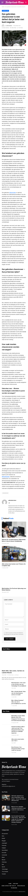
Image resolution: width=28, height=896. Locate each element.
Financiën (4, 845)
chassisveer (5, 493)
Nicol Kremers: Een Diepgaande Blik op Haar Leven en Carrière (18, 749)
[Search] (26, 2)
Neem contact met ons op (9, 885)
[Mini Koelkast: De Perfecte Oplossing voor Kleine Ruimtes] (14, 578)
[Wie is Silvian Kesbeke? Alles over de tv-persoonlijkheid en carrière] (6, 702)
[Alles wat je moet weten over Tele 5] (6, 741)
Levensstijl (4, 855)
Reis (3, 864)
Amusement (5, 833)
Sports (3, 866)
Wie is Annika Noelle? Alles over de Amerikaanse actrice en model (18, 693)
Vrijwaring (14, 887)
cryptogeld (4, 843)
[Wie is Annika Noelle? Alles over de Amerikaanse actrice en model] (6, 693)
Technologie (5, 10)
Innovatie (4, 852)
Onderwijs (4, 862)
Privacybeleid (21, 885)
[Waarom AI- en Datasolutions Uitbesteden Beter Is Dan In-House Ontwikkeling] (14, 530)
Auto (3, 836)
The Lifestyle (5, 871)
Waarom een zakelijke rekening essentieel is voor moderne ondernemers (18, 808)
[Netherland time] (15, 2)
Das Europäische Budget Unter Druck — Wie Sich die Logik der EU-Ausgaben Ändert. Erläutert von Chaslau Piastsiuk (18, 819)
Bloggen (4, 840)
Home (3, 6)
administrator (9, 25)
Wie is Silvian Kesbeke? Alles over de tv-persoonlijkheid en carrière (18, 702)
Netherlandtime (22, 891)
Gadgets (4, 847)
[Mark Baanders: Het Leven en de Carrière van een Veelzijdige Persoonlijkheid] (6, 684)
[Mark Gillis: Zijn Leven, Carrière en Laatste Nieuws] (14, 661)
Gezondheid (5, 850)
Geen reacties (6, 27)
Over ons (15, 883)
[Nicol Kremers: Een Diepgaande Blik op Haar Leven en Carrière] (6, 749)
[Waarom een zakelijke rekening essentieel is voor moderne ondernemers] (6, 808)
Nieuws (3, 859)
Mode (3, 857)
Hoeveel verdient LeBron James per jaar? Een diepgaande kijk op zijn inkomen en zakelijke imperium (18, 730)
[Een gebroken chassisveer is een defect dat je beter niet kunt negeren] (14, 38)
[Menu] (2, 2)
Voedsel (4, 874)
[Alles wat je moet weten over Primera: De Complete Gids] (14, 554)
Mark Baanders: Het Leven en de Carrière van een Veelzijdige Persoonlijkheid (18, 684)
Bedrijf (3, 838)
